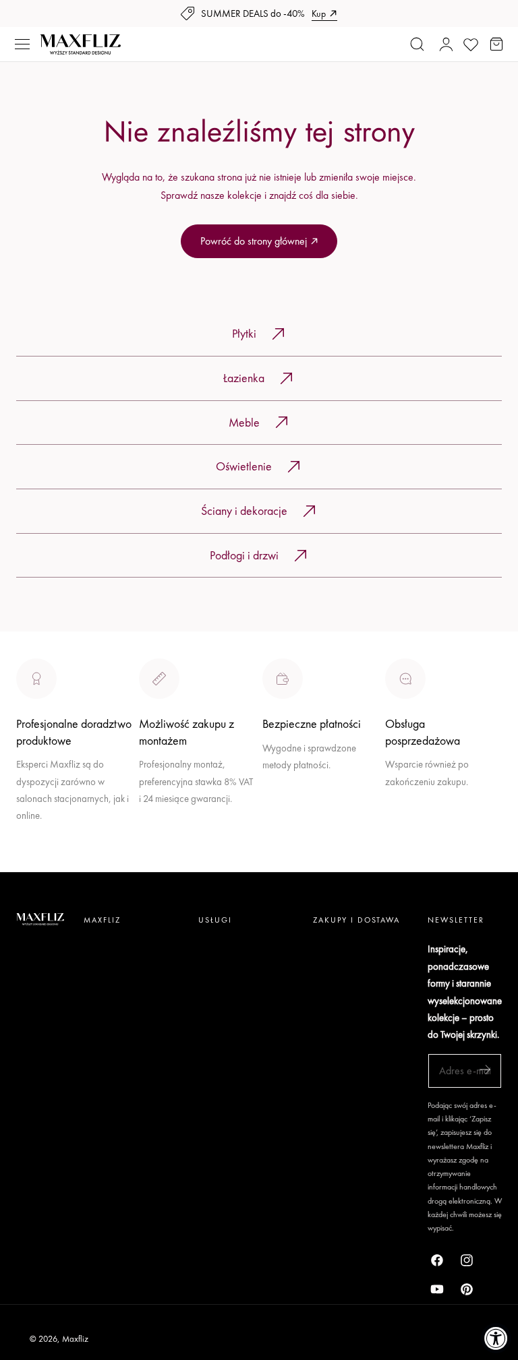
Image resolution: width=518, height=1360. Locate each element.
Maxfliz (75, 1338)
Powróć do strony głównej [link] (253, 241)
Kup (319, 13)
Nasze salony (290, 795)
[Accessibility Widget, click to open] (496, 1338)
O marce (35, 863)
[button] (22, 44)
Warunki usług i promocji (189, 829)
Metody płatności (420, 829)
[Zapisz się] (485, 1069)
